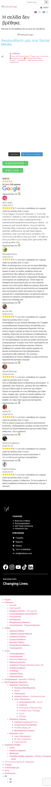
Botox (17, 691)
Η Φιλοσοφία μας (12, 767)
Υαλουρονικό (19, 693)
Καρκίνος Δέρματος (17, 750)
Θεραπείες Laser (16, 733)
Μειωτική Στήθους (17, 642)
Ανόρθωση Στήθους (17, 636)
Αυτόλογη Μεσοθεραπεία (24, 688)
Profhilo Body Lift (22, 728)
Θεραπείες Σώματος (17, 719)
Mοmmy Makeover (18, 659)
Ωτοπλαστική (14, 619)
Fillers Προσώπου (22, 699)
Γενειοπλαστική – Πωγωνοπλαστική (24, 625)
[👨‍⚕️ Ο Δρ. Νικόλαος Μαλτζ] (25, 79)
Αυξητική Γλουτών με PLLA (25, 722)
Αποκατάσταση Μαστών (19, 645)
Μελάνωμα (14, 753)
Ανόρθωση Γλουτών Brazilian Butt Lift (26, 665)
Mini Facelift (15, 608)
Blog (7, 770)
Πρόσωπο (9, 602)
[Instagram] (12, 567)
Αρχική (8, 599)
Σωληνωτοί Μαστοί (17, 639)
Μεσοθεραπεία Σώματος (24, 730)
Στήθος (8, 628)
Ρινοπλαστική (15, 617)
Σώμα (7, 651)
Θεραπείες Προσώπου (18, 685)
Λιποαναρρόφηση (16, 654)
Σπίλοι (12, 748)
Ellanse (22, 716)
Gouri (21, 713)
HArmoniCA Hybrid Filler (30, 708)
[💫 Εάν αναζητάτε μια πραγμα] (25, 108)
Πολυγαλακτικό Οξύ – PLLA (30, 702)
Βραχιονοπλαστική (17, 662)
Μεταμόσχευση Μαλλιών (19, 622)
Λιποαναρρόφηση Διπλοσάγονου (23, 614)
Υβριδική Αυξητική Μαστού (20, 634)
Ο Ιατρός (8, 765)
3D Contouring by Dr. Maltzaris (19, 762)
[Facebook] (5, 567)
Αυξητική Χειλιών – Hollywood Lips (29, 696)
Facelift (12, 605)
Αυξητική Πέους (16, 674)
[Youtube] (18, 567)
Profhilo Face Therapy (29, 711)
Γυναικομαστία (15, 648)
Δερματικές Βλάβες (13, 745)
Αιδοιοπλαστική (16, 676)
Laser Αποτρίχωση (22, 736)
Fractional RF (20, 742)
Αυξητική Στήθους (16, 631)
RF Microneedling (22, 739)
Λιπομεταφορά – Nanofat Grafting (20, 679)
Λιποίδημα (13, 671)
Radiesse (23, 705)
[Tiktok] (24, 567)
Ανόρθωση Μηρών (17, 668)
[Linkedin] (30, 567)
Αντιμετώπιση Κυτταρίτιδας (25, 725)
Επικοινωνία (10, 773)
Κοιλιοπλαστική (16, 656)
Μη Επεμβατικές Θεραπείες (16, 682)
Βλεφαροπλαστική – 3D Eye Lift (23, 611)
